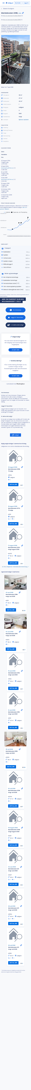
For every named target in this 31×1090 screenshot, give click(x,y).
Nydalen (26, 119)
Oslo (19, 13)
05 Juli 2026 (9, 749)
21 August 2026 (12, 467)
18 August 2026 (12, 506)
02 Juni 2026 (9, 631)
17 (24, 650)
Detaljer (13, 484)
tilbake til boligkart (8, 8)
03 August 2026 (13, 828)
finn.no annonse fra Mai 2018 (12, 20)
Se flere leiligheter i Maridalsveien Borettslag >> (15, 567)
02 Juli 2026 (11, 788)
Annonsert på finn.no (7, 168)
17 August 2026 (12, 545)
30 (24, 610)
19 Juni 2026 (11, 671)
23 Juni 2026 (9, 592)
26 (24, 767)
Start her (15, 350)
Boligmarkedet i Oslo (11, 301)
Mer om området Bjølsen (13, 299)
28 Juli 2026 (11, 906)
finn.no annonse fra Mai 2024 (12, 16)
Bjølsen (21, 119)
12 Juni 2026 (11, 710)
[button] (28, 59)
